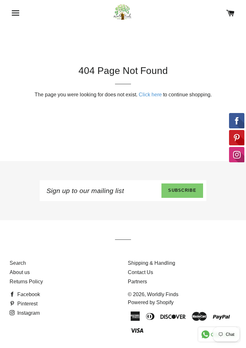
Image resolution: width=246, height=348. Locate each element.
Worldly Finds (162, 294)
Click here (150, 94)
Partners (137, 281)
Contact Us (140, 272)
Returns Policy (26, 281)
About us (20, 272)
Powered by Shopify (151, 302)
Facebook (28, 294)
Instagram (28, 313)
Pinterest (26, 303)
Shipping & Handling (151, 263)
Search (18, 263)
